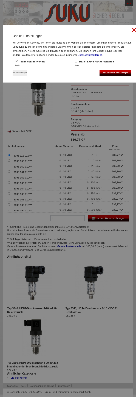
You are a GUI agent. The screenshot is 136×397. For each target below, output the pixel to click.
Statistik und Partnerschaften (96, 61)
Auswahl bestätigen (20, 73)
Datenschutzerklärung (90, 54)
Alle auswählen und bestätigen (115, 73)
